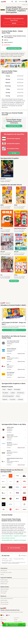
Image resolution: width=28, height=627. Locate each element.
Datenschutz (3, 619)
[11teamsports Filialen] (24, 509)
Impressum (16, 617)
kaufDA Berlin (4, 558)
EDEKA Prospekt (4, 579)
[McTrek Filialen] (4, 487)
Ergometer (5, 399)
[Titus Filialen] (24, 481)
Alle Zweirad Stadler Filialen (14, 48)
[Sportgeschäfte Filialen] (10, 509)
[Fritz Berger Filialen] (17, 487)
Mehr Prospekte (14, 280)
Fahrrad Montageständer (8, 396)
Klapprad (10, 389)
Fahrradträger (17, 389)
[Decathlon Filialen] (4, 475)
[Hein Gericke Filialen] (17, 481)
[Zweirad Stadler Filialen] (4, 498)
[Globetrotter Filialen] (10, 492)
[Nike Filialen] (4, 504)
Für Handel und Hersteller (6, 572)
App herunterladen (4, 602)
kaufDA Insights (4, 600)
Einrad (4, 389)
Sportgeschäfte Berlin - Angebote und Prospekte (14, 540)
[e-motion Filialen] (17, 504)
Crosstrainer (12, 399)
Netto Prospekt (4, 591)
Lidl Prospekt (3, 593)
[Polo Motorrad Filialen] (24, 487)
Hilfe (2, 617)
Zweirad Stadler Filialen (7, 560)
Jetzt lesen (14, 330)
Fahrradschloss (20, 392)
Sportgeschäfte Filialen (19, 558)
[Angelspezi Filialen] (17, 475)
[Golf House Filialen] (4, 481)
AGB (2, 621)
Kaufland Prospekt (4, 581)
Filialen (10, 558)
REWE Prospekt (4, 583)
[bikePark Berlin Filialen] (10, 487)
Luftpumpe (20, 399)
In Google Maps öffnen (14, 126)
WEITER (14, 23)
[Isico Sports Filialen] (10, 481)
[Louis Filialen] (24, 492)
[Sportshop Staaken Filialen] (17, 498)
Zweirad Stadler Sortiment (8, 538)
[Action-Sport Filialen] (4, 509)
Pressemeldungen (4, 604)
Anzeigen (24, 4)
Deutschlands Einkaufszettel (7, 598)
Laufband (13, 392)
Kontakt (15, 619)
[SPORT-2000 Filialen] (10, 498)
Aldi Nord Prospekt (4, 589)
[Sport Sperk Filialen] (10, 504)
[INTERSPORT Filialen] (17, 492)
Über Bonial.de (4, 570)
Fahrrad (18, 396)
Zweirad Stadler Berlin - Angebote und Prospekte (14, 535)
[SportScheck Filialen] (10, 475)
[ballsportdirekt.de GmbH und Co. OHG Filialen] (4, 492)
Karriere (2, 574)
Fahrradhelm (5, 392)
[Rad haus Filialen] (24, 498)
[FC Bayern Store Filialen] (17, 509)
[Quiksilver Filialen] (24, 475)
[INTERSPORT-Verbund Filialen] (24, 504)
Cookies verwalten (18, 621)
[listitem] (7, 171)
